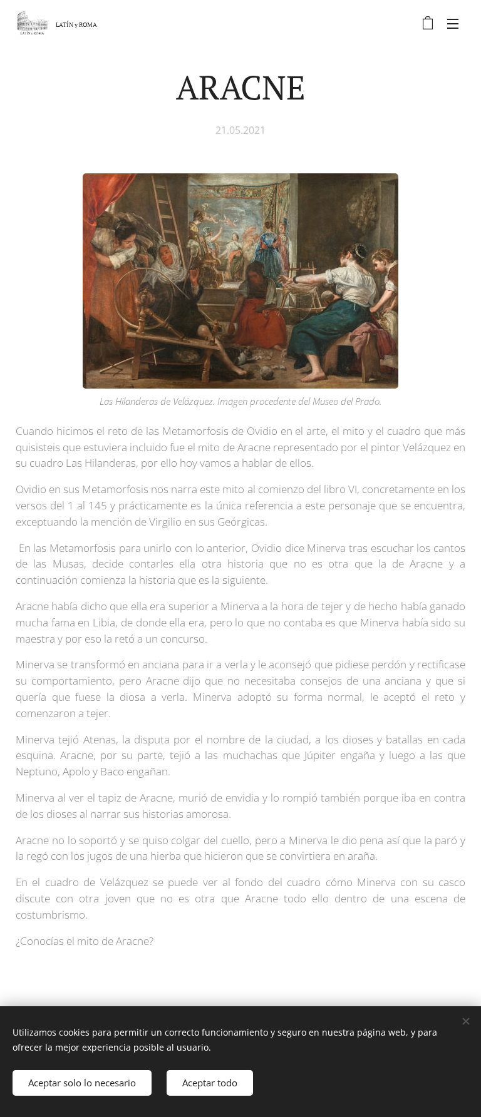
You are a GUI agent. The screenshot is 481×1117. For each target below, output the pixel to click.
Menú (452, 23)
